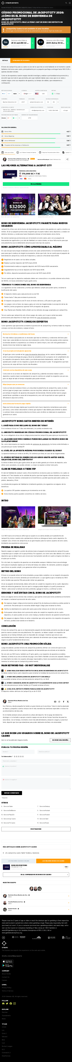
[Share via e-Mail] (55, 701)
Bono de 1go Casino (10, 819)
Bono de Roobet (45, 814)
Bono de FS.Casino (9, 823)
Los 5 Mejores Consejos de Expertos (28, 152)
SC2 (3, 1049)
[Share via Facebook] (63, 701)
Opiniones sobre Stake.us (19, 40)
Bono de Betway (45, 806)
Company (5, 971)
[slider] (19, 756)
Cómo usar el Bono (9, 152)
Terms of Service (7, 991)
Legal (4, 985)
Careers (4, 980)
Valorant (4, 1037)
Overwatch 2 (6, 1053)
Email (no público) (44, 751)
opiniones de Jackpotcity (41, 444)
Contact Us (5, 977)
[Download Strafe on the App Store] (7, 961)
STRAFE (5, 947)
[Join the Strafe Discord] (3, 1003)
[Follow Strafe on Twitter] (6, 1003)
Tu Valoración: (7, 756)
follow (5, 1001)
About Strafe (6, 974)
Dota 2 (4, 1033)
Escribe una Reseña (60, 740)
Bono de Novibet (45, 810)
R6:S (3, 1040)
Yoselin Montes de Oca (15, 902)
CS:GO (4, 1027)
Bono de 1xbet (44, 819)
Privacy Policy (6, 988)
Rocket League (7, 1046)
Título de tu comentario (10, 761)
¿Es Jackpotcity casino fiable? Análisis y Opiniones (22, 853)
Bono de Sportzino (19, 865)
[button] (66, 3)
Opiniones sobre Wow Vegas (55, 40)
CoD (3, 1043)
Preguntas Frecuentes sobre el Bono (50, 152)
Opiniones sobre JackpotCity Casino (22, 7)
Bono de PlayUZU (9, 814)
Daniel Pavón (12, 908)
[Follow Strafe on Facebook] (10, 1003)
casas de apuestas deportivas (35, 354)
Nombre (5, 751)
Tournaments (6, 1015)
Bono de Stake (8, 806)
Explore (5, 1009)
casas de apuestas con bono (46, 318)
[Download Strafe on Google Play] (7, 965)
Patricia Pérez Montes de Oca (17, 159)
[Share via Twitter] (67, 701)
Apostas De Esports (6, 7)
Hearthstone (6, 1056)
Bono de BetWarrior (10, 810)
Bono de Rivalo (44, 823)
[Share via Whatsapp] (59, 701)
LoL (3, 1030)
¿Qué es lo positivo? (10, 766)
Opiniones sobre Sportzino (27, 170)
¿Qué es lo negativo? (11, 779)
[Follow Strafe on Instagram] (14, 1003)
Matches (5, 1012)
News (4, 1019)
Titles (4, 1024)
